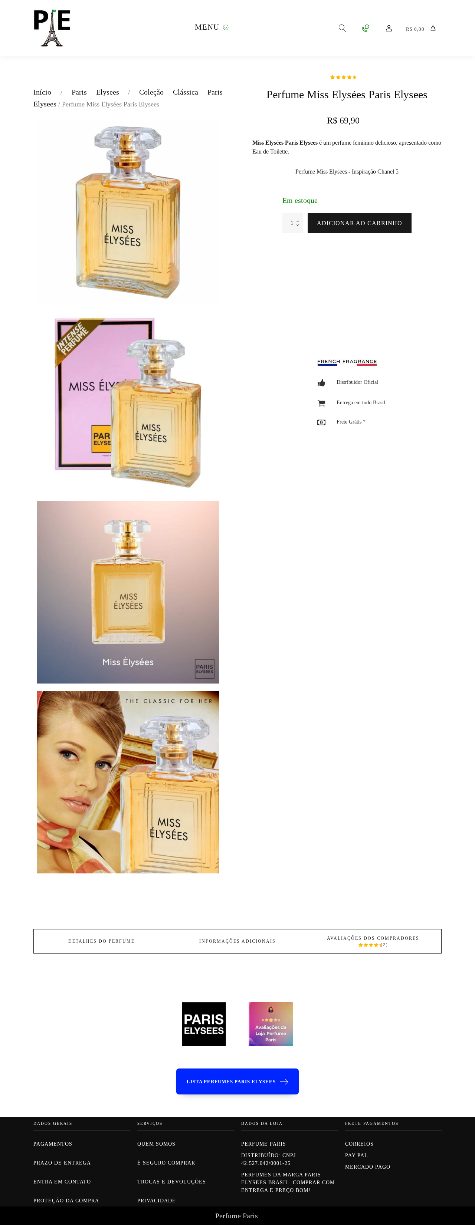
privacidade (156, 1200)
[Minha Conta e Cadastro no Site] (389, 28)
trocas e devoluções (171, 1182)
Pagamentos (52, 1144)
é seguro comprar (166, 1163)
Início (42, 92)
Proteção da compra (66, 1200)
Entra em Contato (62, 1182)
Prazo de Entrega (62, 1163)
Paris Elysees (95, 92)
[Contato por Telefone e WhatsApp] (365, 28)
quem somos (157, 1144)
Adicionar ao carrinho (359, 223)
